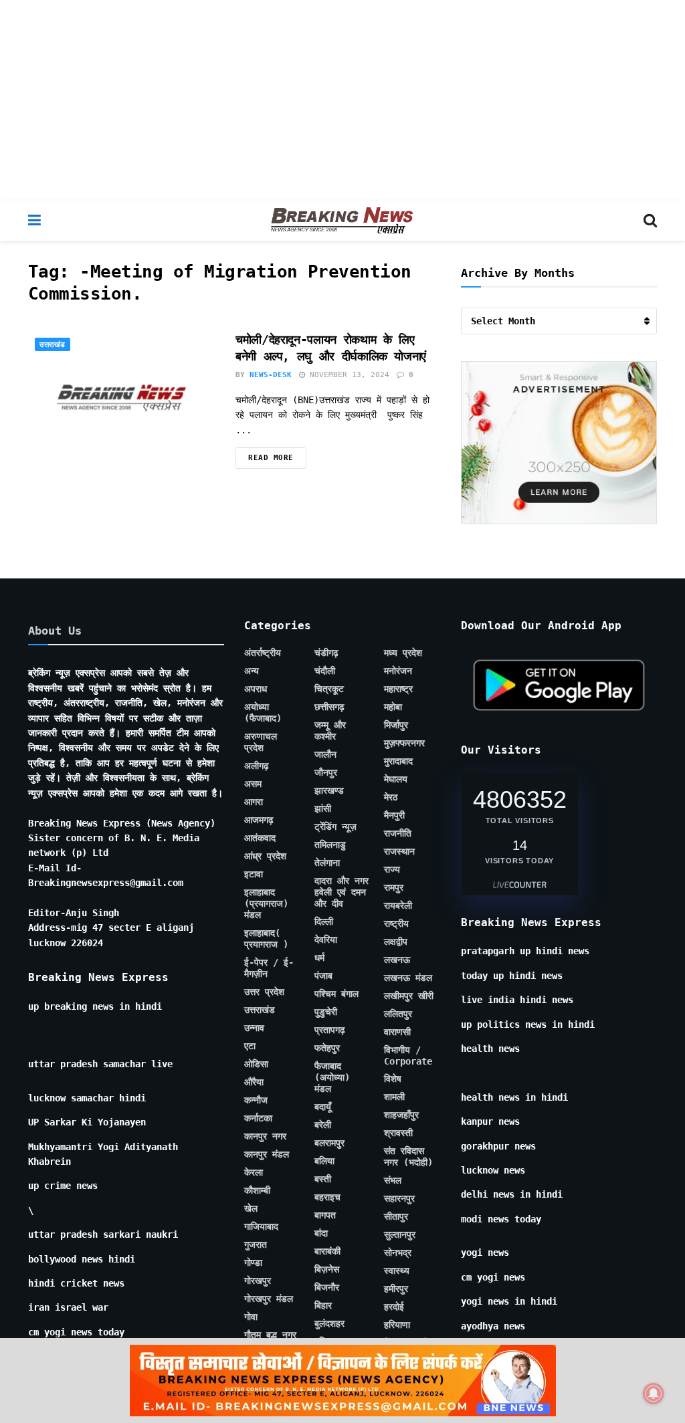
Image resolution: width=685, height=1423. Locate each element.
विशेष (392, 1078)
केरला (253, 1172)
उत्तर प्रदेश (264, 991)
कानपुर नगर (265, 1136)
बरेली (322, 1124)
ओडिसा (256, 1064)
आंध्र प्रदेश (265, 856)
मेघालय (395, 779)
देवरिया (325, 939)
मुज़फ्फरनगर (404, 743)
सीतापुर (396, 1216)
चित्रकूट (329, 688)
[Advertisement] (342, 100)
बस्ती (322, 1179)
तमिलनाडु (330, 844)
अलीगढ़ (256, 765)
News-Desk (271, 374)
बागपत (325, 1215)
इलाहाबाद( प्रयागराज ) (266, 938)
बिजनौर (326, 1287)
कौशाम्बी (257, 1190)
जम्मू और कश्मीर (330, 731)
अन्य (251, 670)
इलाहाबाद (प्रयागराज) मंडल (266, 903)
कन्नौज (256, 1100)
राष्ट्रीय (396, 923)
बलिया (324, 1161)
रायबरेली (398, 905)
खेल (251, 1208)
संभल (392, 1180)
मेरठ (390, 797)
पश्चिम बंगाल (336, 993)
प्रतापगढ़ (329, 1029)
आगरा (253, 801)
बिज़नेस (326, 1269)
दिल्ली (323, 921)
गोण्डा (253, 1262)
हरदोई (394, 1306)
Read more (271, 457)
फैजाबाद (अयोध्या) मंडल (332, 1077)
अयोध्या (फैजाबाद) (263, 712)
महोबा (393, 706)
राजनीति (397, 833)
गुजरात (255, 1244)
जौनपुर (325, 772)
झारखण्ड (329, 790)
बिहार (323, 1305)
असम (253, 783)
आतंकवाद (260, 838)
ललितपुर (398, 1013)
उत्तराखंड (52, 344)
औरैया (254, 1082)
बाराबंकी (327, 1251)
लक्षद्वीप (395, 941)
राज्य (392, 869)
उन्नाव (254, 1027)
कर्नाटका (258, 1118)
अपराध (255, 688)
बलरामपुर (329, 1142)
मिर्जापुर (396, 725)
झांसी (322, 808)
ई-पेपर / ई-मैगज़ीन (269, 968)
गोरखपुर (257, 1280)
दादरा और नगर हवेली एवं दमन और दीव (341, 892)
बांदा (321, 1233)
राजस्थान (399, 851)
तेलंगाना (327, 862)
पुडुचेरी (325, 1011)
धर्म (319, 957)
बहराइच (327, 1197)
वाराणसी (397, 1031)
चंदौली (324, 670)
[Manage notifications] (653, 1393)
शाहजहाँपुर (401, 1114)
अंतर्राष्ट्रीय (262, 652)
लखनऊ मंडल (408, 977)
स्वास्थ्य (396, 1270)
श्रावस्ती (398, 1132)
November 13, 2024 (347, 374)
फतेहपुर (327, 1048)
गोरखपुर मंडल (268, 1298)
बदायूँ (322, 1106)
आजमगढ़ (259, 819)
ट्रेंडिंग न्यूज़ (335, 826)
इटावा (253, 874)
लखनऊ (397, 959)
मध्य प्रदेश (403, 652)
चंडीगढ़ (326, 652)
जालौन (325, 754)
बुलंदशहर (329, 1323)
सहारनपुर (399, 1198)
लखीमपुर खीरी (408, 995)
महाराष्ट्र (398, 688)
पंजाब (323, 975)
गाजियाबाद (261, 1226)
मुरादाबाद (398, 761)
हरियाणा (397, 1324)
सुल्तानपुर (399, 1234)
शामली (394, 1096)
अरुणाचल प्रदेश (260, 742)
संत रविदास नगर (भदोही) (408, 1156)
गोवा (251, 1316)
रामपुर (393, 887)
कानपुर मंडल (266, 1154)
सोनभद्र (397, 1252)
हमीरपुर (396, 1288)
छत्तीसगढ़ (329, 706)
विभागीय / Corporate (408, 1056)
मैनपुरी (394, 815)
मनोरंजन (398, 670)
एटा (250, 1046)
